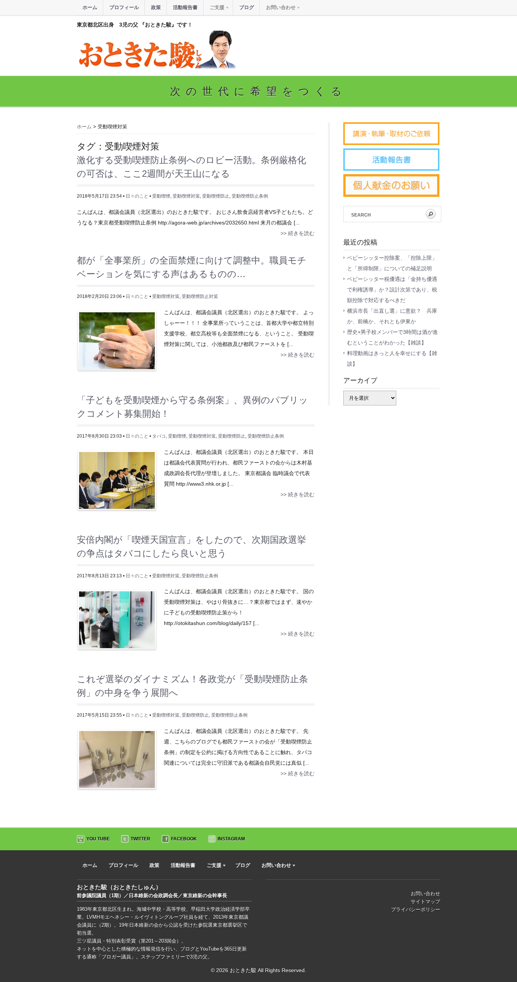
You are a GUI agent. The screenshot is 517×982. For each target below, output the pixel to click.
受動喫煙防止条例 (250, 196)
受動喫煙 (161, 196)
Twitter (140, 839)
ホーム (90, 7)
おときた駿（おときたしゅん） (119, 887)
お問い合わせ (425, 893)
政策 (156, 7)
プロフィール (124, 7)
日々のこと (137, 196)
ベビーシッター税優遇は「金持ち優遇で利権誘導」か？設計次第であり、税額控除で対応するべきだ (392, 289)
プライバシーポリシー (415, 909)
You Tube (98, 839)
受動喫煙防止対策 (200, 296)
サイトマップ (425, 901)
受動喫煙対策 (186, 196)
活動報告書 (185, 7)
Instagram (231, 839)
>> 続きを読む (297, 233)
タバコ (159, 436)
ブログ (246, 7)
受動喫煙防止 (215, 196)
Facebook (184, 839)
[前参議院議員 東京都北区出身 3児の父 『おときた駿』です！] (157, 67)
